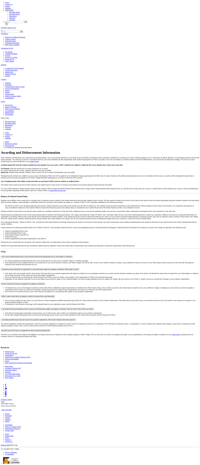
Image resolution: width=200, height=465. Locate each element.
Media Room (9, 112)
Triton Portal (176, 334)
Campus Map (9, 94)
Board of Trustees (11, 107)
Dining (7, 90)
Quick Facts (9, 105)
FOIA (7, 438)
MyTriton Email (14, 14)
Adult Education (10, 41)
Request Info (5, 445)
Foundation (8, 425)
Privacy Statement (11, 452)
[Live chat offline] (11, 463)
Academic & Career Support (14, 68)
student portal (34, 161)
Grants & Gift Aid (11, 353)
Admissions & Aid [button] (7, 48)
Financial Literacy (11, 370)
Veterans (8, 419)
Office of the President (12, 109)
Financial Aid (9, 59)
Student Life (9, 72)
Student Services (10, 74)
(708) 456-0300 (6, 410)
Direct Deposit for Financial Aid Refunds (18, 363)
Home (7, 142)
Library (7, 92)
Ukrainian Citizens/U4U (13, 368)
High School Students (12, 45)
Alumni (7, 76)
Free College (9, 378)
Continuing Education (12, 43)
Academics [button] (4, 34)
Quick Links (9, 10)
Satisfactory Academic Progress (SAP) (17, 357)
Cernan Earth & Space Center (15, 87)
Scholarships (9, 355)
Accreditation (9, 111)
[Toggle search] (6, 24)
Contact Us (8, 4)
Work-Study (9, 366)
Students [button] (3, 65)
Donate (7, 6)
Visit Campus (9, 61)
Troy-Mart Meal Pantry (12, 374)
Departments (9, 114)
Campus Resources (11, 70)
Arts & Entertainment (12, 88)
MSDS (7, 421)
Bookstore (8, 85)
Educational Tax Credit (12, 376)
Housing (8, 372)
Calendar (12, 20)
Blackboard (13, 16)
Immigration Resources (12, 429)
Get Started (8, 52)
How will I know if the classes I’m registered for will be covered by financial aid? (26, 330)
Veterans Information (12, 359)
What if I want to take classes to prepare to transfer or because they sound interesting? (28, 296)
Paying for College (11, 57)
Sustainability (9, 98)
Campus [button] (3, 79)
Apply (7, 2)
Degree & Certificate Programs (15, 37)
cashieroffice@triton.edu (57, 190)
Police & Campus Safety (13, 96)
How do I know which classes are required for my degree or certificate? (23, 284)
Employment (9, 436)
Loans (7, 361)
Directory (12, 18)
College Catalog (10, 39)
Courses (7, 55)
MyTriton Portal (14, 12)
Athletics (8, 8)
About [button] (3, 101)
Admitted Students (11, 54)
